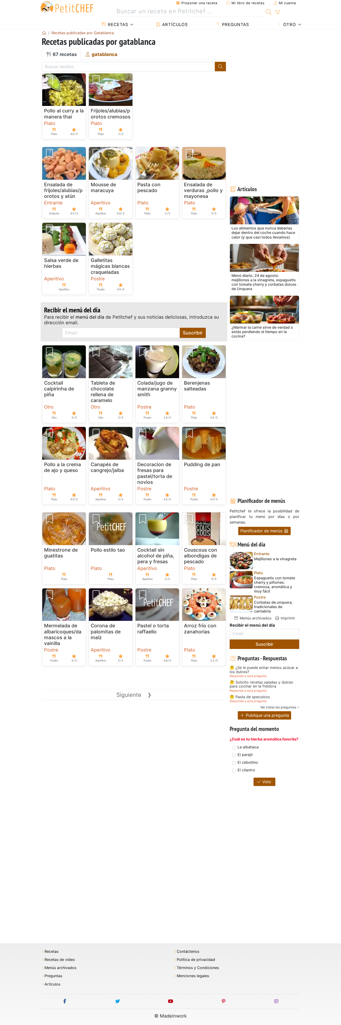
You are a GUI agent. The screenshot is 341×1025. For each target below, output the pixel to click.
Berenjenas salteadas (197, 386)
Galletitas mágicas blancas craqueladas (110, 266)
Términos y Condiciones (198, 968)
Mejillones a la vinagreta (275, 559)
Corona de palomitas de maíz (106, 631)
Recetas (117, 24)
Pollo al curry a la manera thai (64, 113)
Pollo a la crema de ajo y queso (62, 467)
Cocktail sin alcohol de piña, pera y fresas (155, 555)
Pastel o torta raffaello (153, 628)
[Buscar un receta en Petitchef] (268, 11)
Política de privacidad (196, 959)
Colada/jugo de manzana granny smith (157, 388)
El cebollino (248, 762)
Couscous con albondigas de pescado (200, 555)
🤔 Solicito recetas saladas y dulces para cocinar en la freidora (261, 684)
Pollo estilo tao (108, 550)
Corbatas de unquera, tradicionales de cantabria (273, 606)
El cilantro (246, 770)
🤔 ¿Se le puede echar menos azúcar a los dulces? (264, 670)
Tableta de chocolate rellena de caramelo (103, 391)
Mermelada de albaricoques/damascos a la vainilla (62, 634)
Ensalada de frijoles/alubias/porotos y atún (63, 190)
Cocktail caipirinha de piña (59, 388)
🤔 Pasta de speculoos (250, 697)
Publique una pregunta (267, 715)
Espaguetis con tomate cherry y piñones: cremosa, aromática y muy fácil (274, 585)
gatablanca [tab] (103, 54)
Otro (289, 24)
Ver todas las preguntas (278, 707)
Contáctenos (188, 951)
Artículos (174, 24)
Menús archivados (254, 618)
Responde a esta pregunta (248, 676)
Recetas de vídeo (60, 959)
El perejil (245, 754)
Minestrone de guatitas (61, 553)
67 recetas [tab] (64, 54)
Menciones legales (193, 976)
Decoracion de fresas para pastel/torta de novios (154, 473)
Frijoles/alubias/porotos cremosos (110, 113)
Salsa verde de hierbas (61, 263)
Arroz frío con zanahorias (200, 628)
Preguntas (235, 24)
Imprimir (287, 618)
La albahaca (248, 747)
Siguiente (133, 694)
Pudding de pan (202, 464)
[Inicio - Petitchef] (44, 32)
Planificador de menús (262, 530)
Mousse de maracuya (103, 187)
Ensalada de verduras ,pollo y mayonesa (203, 190)
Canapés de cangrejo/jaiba (107, 467)
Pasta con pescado (149, 187)
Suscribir (193, 333)
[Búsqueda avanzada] (277, 12)
